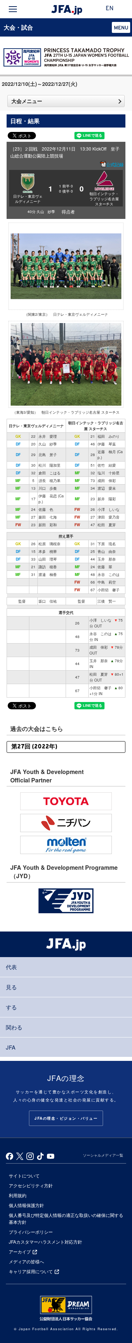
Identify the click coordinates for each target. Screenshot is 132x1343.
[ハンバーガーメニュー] (13, 9)
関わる (14, 1027)
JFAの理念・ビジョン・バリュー (66, 1118)
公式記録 (115, 164)
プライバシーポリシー (31, 1232)
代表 (11, 967)
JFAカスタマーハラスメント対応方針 (45, 1241)
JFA (10, 1047)
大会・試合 (18, 27)
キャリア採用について (31, 1271)
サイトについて (24, 1175)
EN (110, 8)
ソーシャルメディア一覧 (103, 1155)
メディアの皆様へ (26, 1261)
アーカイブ (20, 1251)
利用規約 (17, 1195)
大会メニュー (26, 101)
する (11, 1007)
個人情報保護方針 (26, 1205)
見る (11, 987)
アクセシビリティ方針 (31, 1185)
